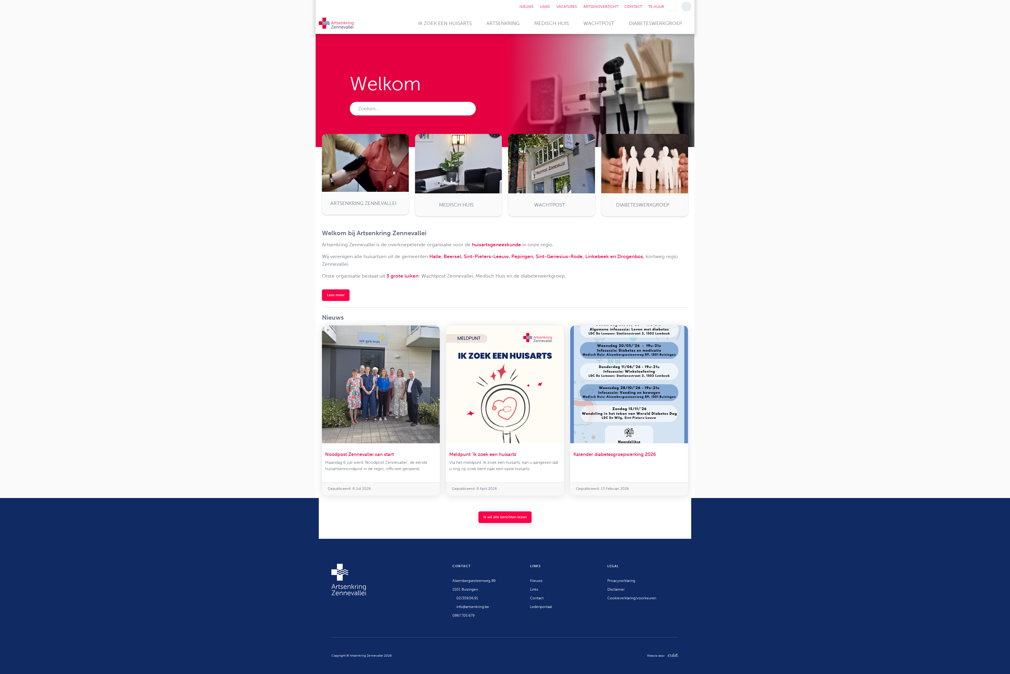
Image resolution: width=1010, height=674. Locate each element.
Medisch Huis (551, 23)
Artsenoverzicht (600, 6)
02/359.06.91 (466, 598)
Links (534, 589)
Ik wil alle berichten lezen (505, 517)
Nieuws (526, 6)
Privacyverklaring (621, 581)
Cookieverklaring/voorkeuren (631, 598)
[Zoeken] (673, 6)
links (545, 6)
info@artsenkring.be (472, 607)
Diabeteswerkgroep (655, 23)
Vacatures (566, 6)
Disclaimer (616, 589)
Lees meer (336, 295)
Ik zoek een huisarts (445, 23)
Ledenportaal (541, 607)
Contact (633, 6)
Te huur (656, 6)
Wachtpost (598, 23)
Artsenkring (502, 23)
